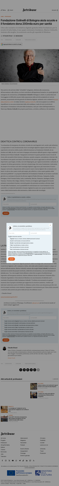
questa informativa (38, 254)
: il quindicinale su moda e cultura (19, 245)
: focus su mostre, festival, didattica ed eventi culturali (25, 238)
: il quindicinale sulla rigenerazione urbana (21, 243)
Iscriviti (11, 259)
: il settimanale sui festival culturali (19, 249)
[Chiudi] (50, 225)
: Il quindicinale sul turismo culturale (19, 247)
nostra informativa (29, 252)
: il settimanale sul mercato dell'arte (20, 240)
